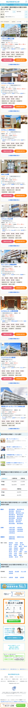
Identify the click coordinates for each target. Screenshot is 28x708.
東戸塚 (22, 230)
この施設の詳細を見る (13, 64)
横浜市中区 (18, 511)
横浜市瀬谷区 (19, 520)
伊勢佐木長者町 (14, 321)
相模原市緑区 (12, 537)
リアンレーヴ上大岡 (7, 219)
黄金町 (21, 184)
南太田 (12, 274)
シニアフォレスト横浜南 (8, 357)
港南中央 (13, 48)
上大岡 (3, 48)
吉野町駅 (11, 577)
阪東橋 (12, 184)
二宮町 (25, 551)
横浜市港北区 (12, 516)
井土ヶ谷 (4, 93)
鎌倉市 (21, 542)
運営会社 (6, 676)
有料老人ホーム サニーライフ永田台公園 (13, 406)
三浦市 (15, 546)
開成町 (10, 555)
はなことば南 (5, 174)
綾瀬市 (21, 550)
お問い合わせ (3, 681)
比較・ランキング (23, 679)
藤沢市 (10, 544)
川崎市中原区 (12, 529)
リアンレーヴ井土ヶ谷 (7, 83)
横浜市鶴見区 (12, 509)
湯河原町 (11, 557)
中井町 (10, 553)
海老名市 (22, 548)
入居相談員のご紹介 (23, 681)
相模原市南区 (12, 538)
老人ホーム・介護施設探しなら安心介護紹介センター (17, 701)
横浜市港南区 (12, 518)
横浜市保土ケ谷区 (20, 513)
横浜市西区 (11, 511)
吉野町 (3, 184)
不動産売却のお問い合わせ (14, 683)
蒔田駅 (16, 577)
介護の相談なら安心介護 (4, 701)
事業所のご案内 (15, 679)
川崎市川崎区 (12, 527)
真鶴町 (20, 555)
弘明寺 (22, 48)
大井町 (15, 553)
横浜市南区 (11, 513)
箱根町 (15, 555)
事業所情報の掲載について (13, 681)
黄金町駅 (11, 571)
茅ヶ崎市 (22, 544)
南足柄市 (16, 550)
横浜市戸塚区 (20, 516)
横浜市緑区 (11, 520)
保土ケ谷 (23, 417)
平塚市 (16, 542)
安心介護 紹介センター (5, 669)
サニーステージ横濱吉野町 (9, 264)
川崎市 (2, 527)
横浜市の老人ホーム (24, 669)
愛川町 (16, 557)
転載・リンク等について (6, 679)
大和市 (10, 548)
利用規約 (11, 676)
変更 (14, 11)
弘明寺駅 (11, 573)
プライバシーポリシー (19, 676)
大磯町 (20, 551)
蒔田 (13, 93)
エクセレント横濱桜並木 (8, 130)
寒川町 (15, 551)
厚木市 (25, 546)
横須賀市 (11, 542)
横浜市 (2, 509)
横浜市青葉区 (12, 523)
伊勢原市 (16, 548)
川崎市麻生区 (12, 532)
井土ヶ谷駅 (23, 571)
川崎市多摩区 (12, 531)
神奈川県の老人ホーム (14, 669)
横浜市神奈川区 (20, 509)
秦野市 (20, 546)
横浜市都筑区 (20, 523)
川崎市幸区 (19, 527)
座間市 (10, 550)
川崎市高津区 (20, 529)
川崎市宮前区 (20, 531)
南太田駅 (17, 571)
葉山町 (10, 551)
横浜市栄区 (11, 521)
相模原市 (3, 537)
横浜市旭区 (19, 518)
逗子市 (10, 546)
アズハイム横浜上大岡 (7, 38)
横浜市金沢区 (20, 514)
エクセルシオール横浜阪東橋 (9, 311)
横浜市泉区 (18, 521)
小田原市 (16, 544)
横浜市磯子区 (12, 514)
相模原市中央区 (20, 537)
